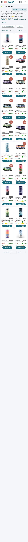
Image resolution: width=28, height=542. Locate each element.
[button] (14, 22)
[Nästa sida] (25, 30)
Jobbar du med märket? (19, 9)
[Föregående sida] (23, 30)
